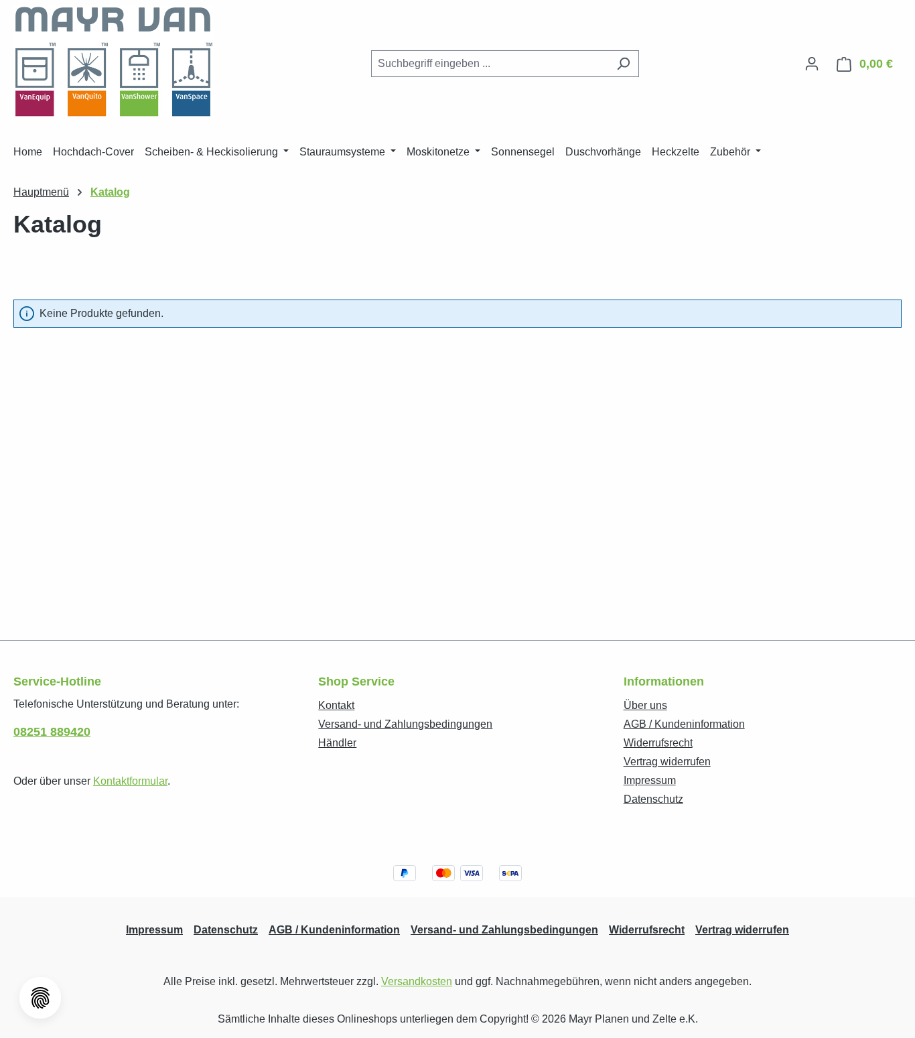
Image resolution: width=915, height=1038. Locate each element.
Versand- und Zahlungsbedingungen (405, 724)
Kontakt (336, 705)
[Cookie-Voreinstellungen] (40, 998)
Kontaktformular (130, 781)
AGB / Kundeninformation (684, 724)
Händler (337, 743)
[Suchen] (623, 63)
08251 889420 (51, 731)
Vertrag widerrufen (667, 761)
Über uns (645, 705)
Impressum (650, 780)
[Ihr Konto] (812, 63)
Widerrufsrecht (658, 743)
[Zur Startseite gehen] (113, 61)
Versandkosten (416, 981)
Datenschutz (653, 799)
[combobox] (489, 63)
